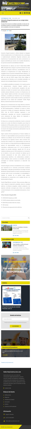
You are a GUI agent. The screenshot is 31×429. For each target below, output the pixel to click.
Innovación (7, 401)
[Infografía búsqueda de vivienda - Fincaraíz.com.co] (15, 295)
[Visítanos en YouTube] (27, 13)
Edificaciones (8, 395)
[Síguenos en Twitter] (29, 13)
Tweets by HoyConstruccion (7, 362)
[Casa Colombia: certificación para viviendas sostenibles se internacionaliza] (6, 244)
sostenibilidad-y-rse (6, 18)
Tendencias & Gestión (9, 399)
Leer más (16, 235)
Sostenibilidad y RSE (8, 239)
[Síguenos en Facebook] (20, 13)
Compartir (4, 30)
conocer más (8, 388)
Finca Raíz (5, 222)
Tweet (10, 30)
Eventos (15, 225)
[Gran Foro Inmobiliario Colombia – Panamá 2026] (6, 227)
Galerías (4, 283)
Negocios (7, 397)
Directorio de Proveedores (9, 347)
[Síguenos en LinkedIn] (25, 13)
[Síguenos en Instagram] (22, 13)
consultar (5, 355)
